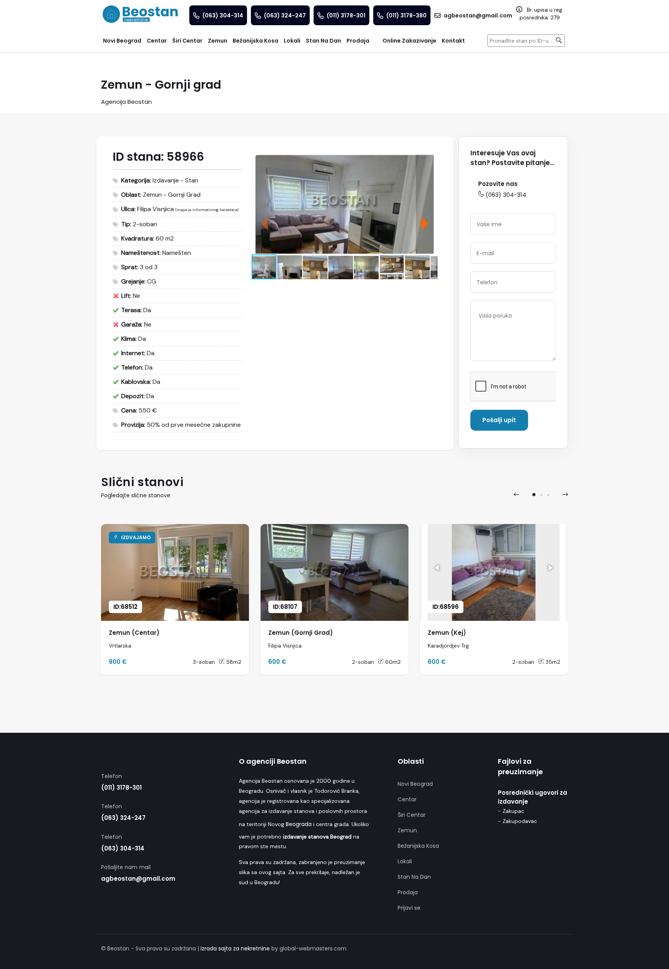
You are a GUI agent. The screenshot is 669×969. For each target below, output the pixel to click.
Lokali (405, 861)
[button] (430, 155)
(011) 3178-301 (121, 787)
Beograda (299, 824)
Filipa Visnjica (155, 209)
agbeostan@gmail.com (138, 879)
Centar (407, 799)
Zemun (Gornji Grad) (300, 633)
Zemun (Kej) (447, 633)
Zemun (407, 830)
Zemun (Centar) (134, 633)
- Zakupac (511, 811)
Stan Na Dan (414, 877)
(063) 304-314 (505, 195)
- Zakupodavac (517, 821)
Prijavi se (409, 908)
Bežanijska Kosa (418, 846)
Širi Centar (411, 815)
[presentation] (516, 494)
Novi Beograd (415, 784)
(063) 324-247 (123, 818)
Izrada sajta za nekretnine (235, 948)
